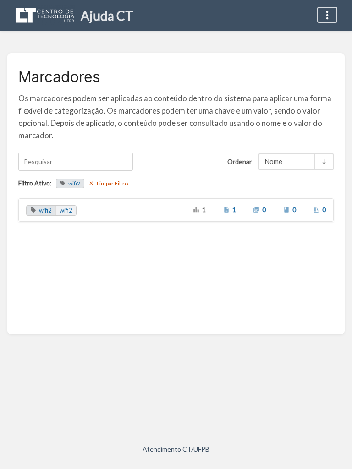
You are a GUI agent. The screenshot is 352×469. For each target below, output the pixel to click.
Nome (273, 161)
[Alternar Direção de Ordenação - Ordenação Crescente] (323, 161)
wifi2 (74, 183)
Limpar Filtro (112, 183)
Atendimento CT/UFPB (176, 449)
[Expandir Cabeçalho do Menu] (327, 15)
